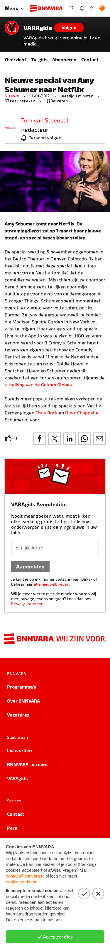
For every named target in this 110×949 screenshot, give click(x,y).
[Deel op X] (54, 438)
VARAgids (37, 27)
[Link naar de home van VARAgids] (12, 28)
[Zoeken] (71, 8)
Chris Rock (46, 412)
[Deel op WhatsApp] (84, 438)
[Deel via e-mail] (99, 438)
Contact (90, 59)
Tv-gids (39, 59)
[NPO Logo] (102, 8)
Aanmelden (30, 566)
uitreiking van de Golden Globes (38, 384)
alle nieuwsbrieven (51, 584)
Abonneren (64, 59)
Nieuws (12, 95)
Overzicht (15, 59)
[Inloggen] (91, 8)
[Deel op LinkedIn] (69, 438)
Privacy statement (28, 603)
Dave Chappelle (82, 412)
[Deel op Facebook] (39, 438)
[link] (10, 128)
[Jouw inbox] (81, 8)
